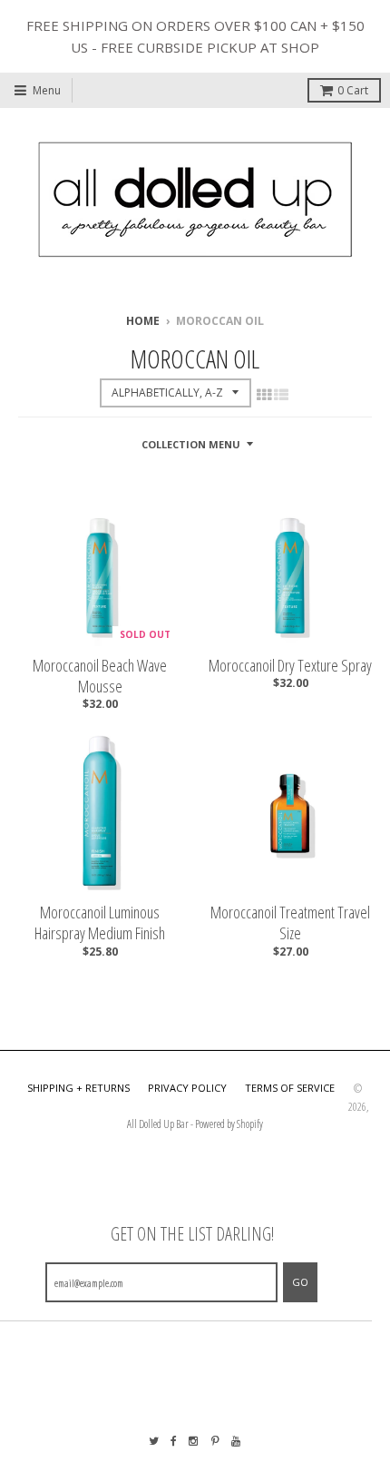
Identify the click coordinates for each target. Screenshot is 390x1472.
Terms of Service (290, 1087)
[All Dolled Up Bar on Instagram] (194, 1440)
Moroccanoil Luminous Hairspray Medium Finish (99, 923)
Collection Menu (190, 444)
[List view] (281, 395)
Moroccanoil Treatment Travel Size (290, 923)
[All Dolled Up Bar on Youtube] (236, 1440)
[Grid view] (264, 395)
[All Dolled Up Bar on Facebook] (174, 1440)
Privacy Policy (187, 1087)
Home (143, 321)
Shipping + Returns (78, 1087)
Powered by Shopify (229, 1124)
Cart (352, 90)
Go (300, 1282)
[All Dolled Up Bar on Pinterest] (215, 1440)
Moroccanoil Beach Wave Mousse (100, 676)
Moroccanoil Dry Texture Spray (290, 665)
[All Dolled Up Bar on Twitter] (154, 1440)
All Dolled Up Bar (158, 1124)
